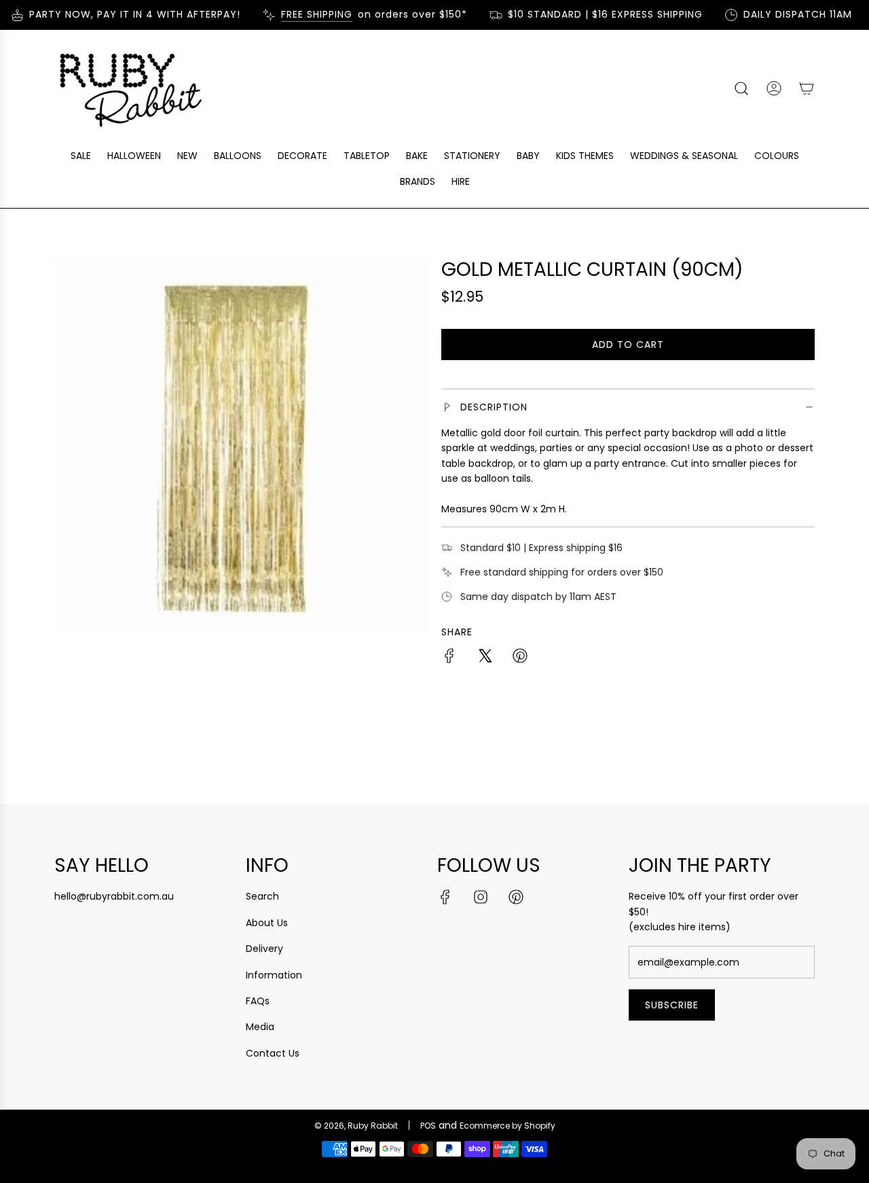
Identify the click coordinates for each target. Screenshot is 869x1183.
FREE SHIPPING (308, 14)
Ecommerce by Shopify (507, 1125)
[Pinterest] (516, 897)
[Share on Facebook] (449, 657)
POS (428, 1125)
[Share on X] (484, 657)
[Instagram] (480, 897)
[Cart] (806, 88)
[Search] (741, 88)
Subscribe (672, 1005)
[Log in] (774, 88)
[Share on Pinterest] (520, 657)
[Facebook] (445, 897)
